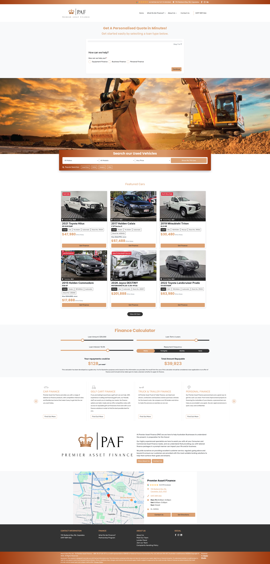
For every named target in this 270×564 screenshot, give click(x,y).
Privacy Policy (98, 562)
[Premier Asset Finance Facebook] (202, 2)
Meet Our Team (142, 538)
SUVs (94, 167)
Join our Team (142, 543)
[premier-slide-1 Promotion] (135, 116)
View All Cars (135, 314)
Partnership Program (107, 538)
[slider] (82, 340)
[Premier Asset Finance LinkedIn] (208, 2)
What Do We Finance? (155, 13)
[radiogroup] (135, 61)
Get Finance (84, 246)
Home (141, 13)
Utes (109, 167)
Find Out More (50, 417)
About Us (171, 13)
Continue (176, 69)
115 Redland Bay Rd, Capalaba (187, 2)
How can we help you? (97, 58)
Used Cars (85, 167)
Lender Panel (142, 540)
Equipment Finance (100, 62)
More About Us (144, 461)
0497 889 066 (200, 13)
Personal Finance (137, 62)
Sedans (102, 167)
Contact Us (185, 13)
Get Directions (183, 515)
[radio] (89, 61)
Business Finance (119, 62)
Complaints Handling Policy (147, 545)
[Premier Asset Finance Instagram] (205, 2)
